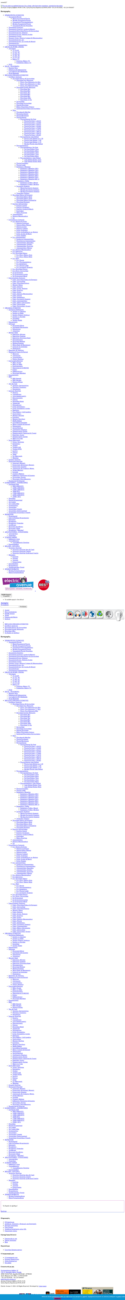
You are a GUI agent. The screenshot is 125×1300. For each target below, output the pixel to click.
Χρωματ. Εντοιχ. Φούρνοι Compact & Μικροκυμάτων (25, 38)
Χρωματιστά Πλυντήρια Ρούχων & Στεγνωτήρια (24, 31)
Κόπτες (14, 369)
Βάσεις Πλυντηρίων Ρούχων (25, 107)
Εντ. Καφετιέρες (17, 251)
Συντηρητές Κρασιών (23, 186)
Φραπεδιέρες (16, 348)
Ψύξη (14, 110)
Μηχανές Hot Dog (18, 415)
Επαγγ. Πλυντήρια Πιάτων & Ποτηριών (24, 280)
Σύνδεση (7, 619)
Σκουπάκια (15, 318)
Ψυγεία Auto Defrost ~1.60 (32, 140)
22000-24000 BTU (18, 495)
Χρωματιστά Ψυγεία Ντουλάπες (22, 25)
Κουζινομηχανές (17, 366)
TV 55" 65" (16, 57)
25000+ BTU (16, 496)
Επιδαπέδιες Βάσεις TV (23, 63)
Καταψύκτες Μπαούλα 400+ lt (29, 179)
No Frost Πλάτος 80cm (31, 156)
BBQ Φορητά (16, 378)
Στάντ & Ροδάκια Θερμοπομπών (19, 518)
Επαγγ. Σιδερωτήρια (18, 304)
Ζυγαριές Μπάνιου (18, 474)
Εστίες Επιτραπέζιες (18, 407)
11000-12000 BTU (18, 488)
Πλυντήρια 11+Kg (26, 100)
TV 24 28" (15, 50)
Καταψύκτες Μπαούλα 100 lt (29, 168)
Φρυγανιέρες (16, 389)
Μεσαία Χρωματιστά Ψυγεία (21, 20)
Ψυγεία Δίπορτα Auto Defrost (29, 137)
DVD (10, 64)
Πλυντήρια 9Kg (25, 96)
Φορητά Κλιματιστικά (15, 500)
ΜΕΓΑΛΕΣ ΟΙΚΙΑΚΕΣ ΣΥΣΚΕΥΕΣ (16, 624)
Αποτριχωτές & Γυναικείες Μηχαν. (23, 468)
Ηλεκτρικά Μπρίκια (18, 341)
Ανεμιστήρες (13, 507)
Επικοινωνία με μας (11, 1238)
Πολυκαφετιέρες (17, 339)
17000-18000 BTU (18, 493)
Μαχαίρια (15, 458)
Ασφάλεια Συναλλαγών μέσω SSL (15, 1229)
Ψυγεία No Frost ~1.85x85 (32, 135)
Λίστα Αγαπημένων (11, 1261)
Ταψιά (14, 454)
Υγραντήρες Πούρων (22, 193)
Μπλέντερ (15, 354)
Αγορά (7, 615)
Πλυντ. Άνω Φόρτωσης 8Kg (29, 85)
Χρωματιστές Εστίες (15, 36)
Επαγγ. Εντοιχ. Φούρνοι (19, 288)
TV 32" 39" (16, 52)
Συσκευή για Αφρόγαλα (19, 347)
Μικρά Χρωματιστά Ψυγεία (21, 18)
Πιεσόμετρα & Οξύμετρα (17, 481)
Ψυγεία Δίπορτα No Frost (28, 119)
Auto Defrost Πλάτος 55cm (32, 160)
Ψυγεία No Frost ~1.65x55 (32, 124)
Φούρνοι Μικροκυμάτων (20, 216)
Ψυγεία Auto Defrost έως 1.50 (33, 138)
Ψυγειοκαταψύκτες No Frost (29, 147)
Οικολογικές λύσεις (11, 1231)
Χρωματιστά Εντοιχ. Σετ (16, 40)
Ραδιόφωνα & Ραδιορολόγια (17, 70)
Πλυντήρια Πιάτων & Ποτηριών (22, 195)
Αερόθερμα (12, 525)
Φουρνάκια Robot (18, 401)
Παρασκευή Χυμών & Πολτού (18, 352)
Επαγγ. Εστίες (16, 292)
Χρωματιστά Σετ (14, 43)
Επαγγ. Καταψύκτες (18, 297)
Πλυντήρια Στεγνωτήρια (23, 103)
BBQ (10, 377)
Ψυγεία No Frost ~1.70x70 (32, 130)
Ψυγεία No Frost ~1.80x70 (32, 131)
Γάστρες (15, 399)
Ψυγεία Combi (20, 165)
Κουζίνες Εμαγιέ (21, 205)
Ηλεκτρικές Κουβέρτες (16, 526)
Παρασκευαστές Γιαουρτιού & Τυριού (24, 433)
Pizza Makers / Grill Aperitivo (21, 412)
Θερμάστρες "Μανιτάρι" (16, 530)
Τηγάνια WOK (17, 449)
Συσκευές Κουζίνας (15, 391)
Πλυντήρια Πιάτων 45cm (24, 198)
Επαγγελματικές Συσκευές (17, 278)
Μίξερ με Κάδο (17, 364)
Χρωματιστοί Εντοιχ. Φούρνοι (18, 33)
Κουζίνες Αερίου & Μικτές (24, 209)
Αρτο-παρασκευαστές (19, 396)
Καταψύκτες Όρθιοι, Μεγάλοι (29, 184)
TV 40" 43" (16, 54)
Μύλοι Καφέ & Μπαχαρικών (21, 345)
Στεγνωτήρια (20, 101)
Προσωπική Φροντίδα (15, 461)
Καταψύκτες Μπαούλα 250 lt (29, 174)
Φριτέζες (15, 392)
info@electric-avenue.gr (8, 1279)
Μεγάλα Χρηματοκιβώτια (17, 571)
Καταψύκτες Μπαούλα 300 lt (29, 175)
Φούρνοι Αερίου (21, 227)
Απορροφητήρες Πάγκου (24, 248)
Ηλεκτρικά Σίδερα (18, 325)
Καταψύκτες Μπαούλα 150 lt (29, 170)
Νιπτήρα (15, 558)
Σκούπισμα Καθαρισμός (16, 309)
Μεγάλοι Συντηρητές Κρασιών (29, 191)
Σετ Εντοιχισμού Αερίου (20, 274)
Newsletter (8, 1263)
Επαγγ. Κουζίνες (17, 290)
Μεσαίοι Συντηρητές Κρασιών (29, 190)
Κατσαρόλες (16, 444)
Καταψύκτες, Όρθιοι (22, 181)
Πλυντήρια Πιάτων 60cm (24, 197)
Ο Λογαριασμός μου (11, 1257)
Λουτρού (15, 560)
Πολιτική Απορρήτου (66, 1298)
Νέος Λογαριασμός (11, 612)
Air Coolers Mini (14, 504)
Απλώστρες (16, 331)
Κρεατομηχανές (13, 375)
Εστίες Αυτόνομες (22, 230)
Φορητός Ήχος (13, 68)
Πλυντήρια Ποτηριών (23, 202)
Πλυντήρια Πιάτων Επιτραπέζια (26, 200)
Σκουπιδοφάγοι (13, 564)
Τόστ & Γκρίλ (13, 384)
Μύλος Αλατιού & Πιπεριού (21, 424)
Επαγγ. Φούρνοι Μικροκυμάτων (22, 294)
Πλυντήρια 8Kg (25, 94)
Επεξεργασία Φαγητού (16, 361)
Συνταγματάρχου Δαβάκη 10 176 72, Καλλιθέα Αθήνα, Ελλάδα (11, 1271)
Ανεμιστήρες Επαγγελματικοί (18, 511)
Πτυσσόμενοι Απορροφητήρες (25, 241)
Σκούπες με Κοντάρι (18, 317)
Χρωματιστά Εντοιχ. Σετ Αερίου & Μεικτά (22, 41)
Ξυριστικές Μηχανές (18, 463)
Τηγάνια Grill (16, 447)
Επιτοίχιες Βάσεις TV (23, 61)
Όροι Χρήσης (9, 1227)
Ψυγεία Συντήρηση (22, 114)
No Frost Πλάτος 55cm (31, 149)
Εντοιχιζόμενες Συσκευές (16, 220)
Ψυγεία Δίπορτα (21, 117)
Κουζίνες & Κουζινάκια (19, 204)
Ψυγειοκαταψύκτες (22, 145)
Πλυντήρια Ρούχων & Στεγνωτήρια (23, 78)
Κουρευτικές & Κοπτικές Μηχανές (23, 465)
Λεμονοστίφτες (17, 357)
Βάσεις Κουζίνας (21, 212)
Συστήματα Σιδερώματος (20, 327)
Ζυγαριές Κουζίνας (15, 459)
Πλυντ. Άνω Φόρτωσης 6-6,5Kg (30, 82)
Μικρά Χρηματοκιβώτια (16, 572)
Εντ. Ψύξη (15, 258)
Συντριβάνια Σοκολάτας (19, 422)
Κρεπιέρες (15, 417)
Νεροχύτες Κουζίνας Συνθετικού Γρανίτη (25, 553)
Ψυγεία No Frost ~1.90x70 (32, 133)
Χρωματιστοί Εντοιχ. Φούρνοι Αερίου (20, 34)
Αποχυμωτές (16, 355)
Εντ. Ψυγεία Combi (22, 265)
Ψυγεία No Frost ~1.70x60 (32, 128)
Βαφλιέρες (15, 410)
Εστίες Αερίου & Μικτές (24, 234)
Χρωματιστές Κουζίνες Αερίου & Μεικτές (22, 29)
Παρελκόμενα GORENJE (20, 368)
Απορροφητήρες (17, 214)
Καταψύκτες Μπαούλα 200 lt (29, 172)
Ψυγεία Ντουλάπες (22, 163)
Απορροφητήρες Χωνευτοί (24, 246)
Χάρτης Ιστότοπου (10, 1240)
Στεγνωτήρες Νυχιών (19, 477)
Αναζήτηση (23, 606)
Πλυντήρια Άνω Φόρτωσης (24, 80)
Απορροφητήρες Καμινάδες (25, 242)
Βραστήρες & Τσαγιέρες (16, 350)
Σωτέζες (15, 451)
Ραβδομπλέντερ (17, 371)
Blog (6, 1242)
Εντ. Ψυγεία (20, 260)
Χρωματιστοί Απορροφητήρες (18, 45)
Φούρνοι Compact (22, 228)
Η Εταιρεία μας (9, 1222)
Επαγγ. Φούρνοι (17, 287)
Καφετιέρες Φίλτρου (18, 334)
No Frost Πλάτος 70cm (31, 152)
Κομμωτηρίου (16, 562)
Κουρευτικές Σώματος (19, 467)
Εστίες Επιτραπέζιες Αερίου (21, 408)
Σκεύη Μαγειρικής (14, 440)
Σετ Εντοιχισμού (17, 272)
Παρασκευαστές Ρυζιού (19, 431)
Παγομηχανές (16, 426)
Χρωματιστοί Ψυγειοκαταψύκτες (22, 22)
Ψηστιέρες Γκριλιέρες (19, 387)
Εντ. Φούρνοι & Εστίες (19, 221)
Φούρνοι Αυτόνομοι (22, 223)
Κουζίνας (15, 556)
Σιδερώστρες (16, 329)
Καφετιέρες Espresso (18, 336)
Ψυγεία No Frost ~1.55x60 (32, 122)
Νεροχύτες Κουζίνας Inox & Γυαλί (23, 549)
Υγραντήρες (12, 535)
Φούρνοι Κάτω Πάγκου (23, 225)
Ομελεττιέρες (16, 414)
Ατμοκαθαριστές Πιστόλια (20, 542)
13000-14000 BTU (18, 489)
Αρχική (7, 610)
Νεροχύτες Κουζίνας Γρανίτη (21, 551)
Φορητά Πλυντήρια (22, 105)
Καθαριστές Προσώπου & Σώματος (23, 475)
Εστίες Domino (21, 235)
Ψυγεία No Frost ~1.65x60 (32, 126)
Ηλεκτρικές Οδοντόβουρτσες (21, 479)
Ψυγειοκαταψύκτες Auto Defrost (30, 158)
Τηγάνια (14, 445)
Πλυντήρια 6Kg (25, 91)
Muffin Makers (17, 421)
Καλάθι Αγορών (10, 613)
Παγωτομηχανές (17, 398)
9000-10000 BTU (18, 486)
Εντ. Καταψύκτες (21, 264)
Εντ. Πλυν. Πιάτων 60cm (24, 257)
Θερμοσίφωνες (13, 565)
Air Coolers (12, 502)
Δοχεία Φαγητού (17, 428)
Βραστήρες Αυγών (18, 435)
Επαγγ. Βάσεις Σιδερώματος (21, 302)
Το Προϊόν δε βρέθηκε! (12, 633)
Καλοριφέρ (12, 519)
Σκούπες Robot (17, 320)
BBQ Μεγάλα (16, 380)
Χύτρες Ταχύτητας (18, 442)
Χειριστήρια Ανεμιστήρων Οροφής (19, 512)
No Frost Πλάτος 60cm (31, 151)
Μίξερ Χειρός (16, 362)
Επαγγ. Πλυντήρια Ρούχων (20, 283)
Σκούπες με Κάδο (18, 313)
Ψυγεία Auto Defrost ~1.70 (32, 142)
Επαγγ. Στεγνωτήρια (18, 281)
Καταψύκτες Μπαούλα (23, 167)
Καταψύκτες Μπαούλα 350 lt (29, 177)
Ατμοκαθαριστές (14, 541)
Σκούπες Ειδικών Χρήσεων (21, 315)
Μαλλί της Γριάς (17, 438)
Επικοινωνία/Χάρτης (11, 617)
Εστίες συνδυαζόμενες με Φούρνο (27, 232)
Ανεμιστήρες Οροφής (15, 509)
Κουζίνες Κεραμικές (22, 207)
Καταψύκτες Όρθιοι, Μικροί (29, 182)
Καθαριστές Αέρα (14, 539)
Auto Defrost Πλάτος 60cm (32, 161)
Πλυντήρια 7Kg (25, 93)
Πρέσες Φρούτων (18, 359)
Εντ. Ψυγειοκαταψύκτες (23, 262)
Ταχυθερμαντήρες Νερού (16, 567)
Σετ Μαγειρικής (17, 456)
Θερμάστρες (12, 521)
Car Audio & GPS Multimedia (18, 71)
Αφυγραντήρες (13, 534)
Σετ (13, 218)
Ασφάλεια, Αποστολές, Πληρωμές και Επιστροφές (20, 1224)
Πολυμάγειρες (16, 405)
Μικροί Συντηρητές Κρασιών (29, 188)
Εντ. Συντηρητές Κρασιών (24, 267)
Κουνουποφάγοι (14, 544)
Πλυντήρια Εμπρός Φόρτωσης (25, 87)
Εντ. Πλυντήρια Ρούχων (20, 269)
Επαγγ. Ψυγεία (17, 295)
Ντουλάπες (12, 498)
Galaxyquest (42, 1286)
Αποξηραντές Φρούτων (19, 429)
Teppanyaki (16, 403)
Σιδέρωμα (12, 324)
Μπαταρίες (12, 555)
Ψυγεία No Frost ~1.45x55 (32, 121)
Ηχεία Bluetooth (14, 73)
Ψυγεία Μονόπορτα (22, 115)
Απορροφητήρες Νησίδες (24, 244)
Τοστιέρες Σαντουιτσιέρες (20, 385)
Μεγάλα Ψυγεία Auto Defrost (33, 144)
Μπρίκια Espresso (18, 343)
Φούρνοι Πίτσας (17, 382)
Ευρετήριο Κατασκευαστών (13, 1250)
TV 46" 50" (16, 55)
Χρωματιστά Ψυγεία (15, 17)
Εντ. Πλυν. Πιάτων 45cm (24, 255)
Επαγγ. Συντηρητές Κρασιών (21, 299)
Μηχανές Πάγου (17, 285)
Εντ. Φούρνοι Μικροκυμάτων (21, 250)
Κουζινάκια (20, 211)
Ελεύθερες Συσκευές (15, 77)
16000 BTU (16, 491)
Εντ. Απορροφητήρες (19, 237)
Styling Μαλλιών (17, 470)
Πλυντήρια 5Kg (25, 89)
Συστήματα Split (14, 484)
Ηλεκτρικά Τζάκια (14, 528)
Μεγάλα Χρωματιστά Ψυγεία (21, 24)
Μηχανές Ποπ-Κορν (18, 419)
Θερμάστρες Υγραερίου (16, 523)
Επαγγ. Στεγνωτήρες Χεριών (21, 306)
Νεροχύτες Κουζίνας (15, 548)
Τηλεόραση (12, 48)
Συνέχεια (3, 1211)
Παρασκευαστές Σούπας (20, 437)
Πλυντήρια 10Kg (25, 98)
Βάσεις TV (15, 59)
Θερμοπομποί (13, 516)
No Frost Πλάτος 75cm (31, 154)
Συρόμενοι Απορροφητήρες (24, 239)
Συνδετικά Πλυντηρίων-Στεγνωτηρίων (28, 108)
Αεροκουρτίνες (13, 505)
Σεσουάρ (15, 472)
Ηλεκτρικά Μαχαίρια (19, 373)
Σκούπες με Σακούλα (19, 311)
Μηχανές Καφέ (13, 332)
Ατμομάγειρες (16, 394)
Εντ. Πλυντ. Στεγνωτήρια (20, 271)
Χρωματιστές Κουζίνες (16, 27)
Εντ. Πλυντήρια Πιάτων (19, 253)
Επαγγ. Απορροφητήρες (19, 301)
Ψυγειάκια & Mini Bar (23, 112)
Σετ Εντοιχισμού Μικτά (19, 276)
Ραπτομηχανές (13, 322)
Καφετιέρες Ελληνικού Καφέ (21, 338)
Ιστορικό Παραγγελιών (12, 1259)
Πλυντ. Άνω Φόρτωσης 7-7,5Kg (30, 84)
